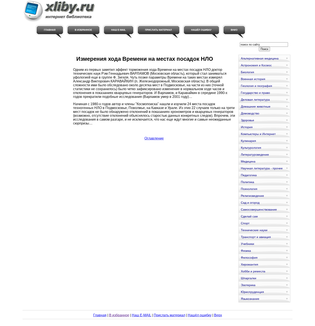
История (247, 127)
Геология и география (256, 86)
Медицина (248, 161)
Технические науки (254, 230)
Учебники (247, 244)
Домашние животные (255, 106)
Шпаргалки (248, 278)
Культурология (251, 147)
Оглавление (154, 138)
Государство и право (255, 92)
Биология (247, 72)
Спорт (245, 223)
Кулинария (248, 141)
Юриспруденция (252, 292)
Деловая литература (255, 99)
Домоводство (250, 113)
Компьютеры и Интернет (258, 134)
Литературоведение (255, 154)
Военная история (253, 79)
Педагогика (249, 175)
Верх (218, 315)
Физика (246, 250)
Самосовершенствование (259, 209)
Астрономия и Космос (256, 65)
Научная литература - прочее (262, 168)
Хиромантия (249, 264)
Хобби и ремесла (253, 271)
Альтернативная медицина (260, 58)
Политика (247, 182)
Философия (249, 257)
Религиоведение (252, 195)
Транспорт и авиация (256, 237)
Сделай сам (249, 216)
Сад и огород (250, 202)
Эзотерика (248, 285)
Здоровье (247, 120)
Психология (249, 189)
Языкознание (250, 298)
